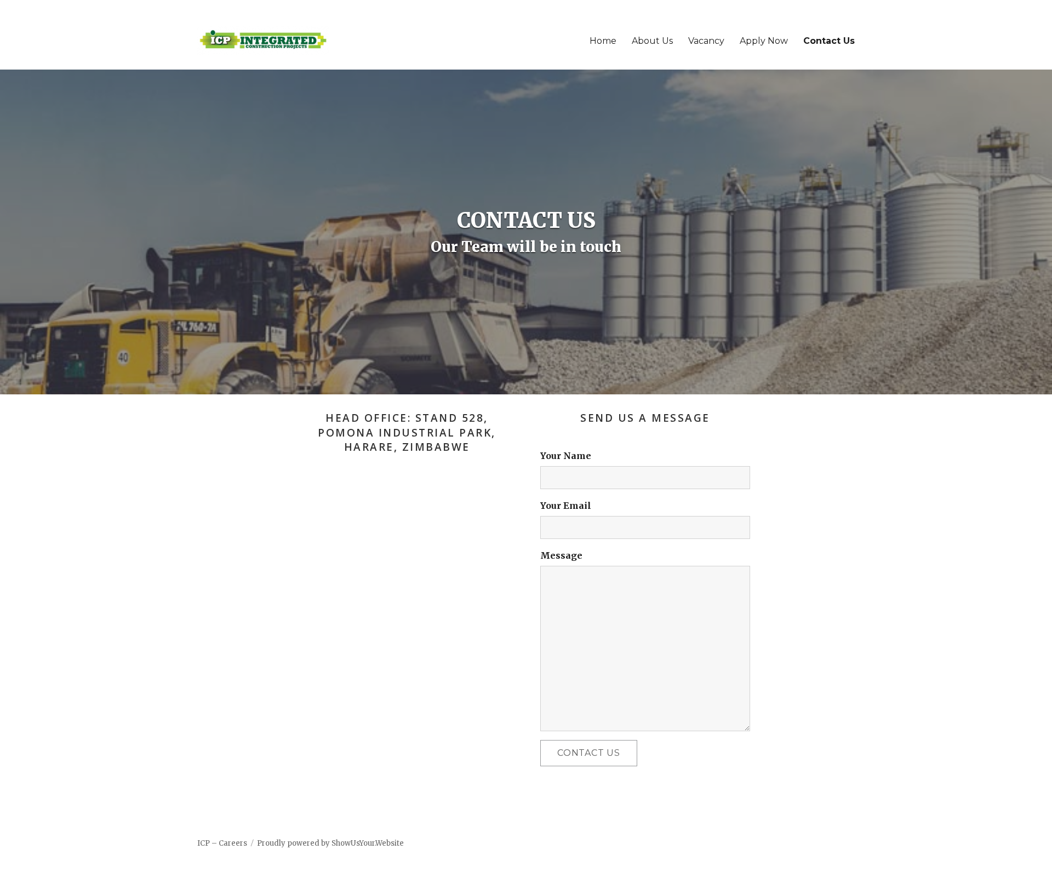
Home (603, 41)
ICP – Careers (222, 843)
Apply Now (764, 41)
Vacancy (706, 41)
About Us (652, 41)
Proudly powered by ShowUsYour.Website (330, 843)
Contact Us (829, 41)
